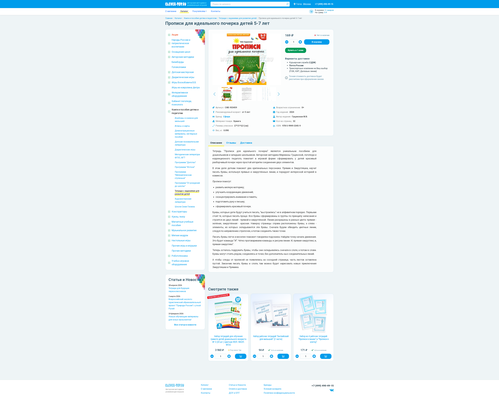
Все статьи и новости (185, 325)
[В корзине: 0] (316, 41)
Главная (168, 18)
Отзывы (231, 142)
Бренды (268, 385)
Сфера (226, 116)
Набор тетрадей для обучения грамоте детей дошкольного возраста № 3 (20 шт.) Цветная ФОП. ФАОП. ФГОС (228, 340)
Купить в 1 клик (295, 50)
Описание (216, 142)
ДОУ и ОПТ (234, 393)
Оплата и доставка (238, 389)
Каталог (184, 11)
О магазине (170, 11)
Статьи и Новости (237, 385)
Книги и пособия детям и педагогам (200, 18)
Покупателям (198, 11)
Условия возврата (272, 389)
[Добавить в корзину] (240, 356)
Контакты (215, 11)
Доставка (246, 142)
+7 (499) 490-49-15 (324, 4)
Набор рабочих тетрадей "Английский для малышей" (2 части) (271, 337)
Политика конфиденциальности (279, 393)
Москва (307, 4)
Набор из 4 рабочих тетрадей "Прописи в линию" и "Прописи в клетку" (313, 339)
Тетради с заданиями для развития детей (238, 18)
